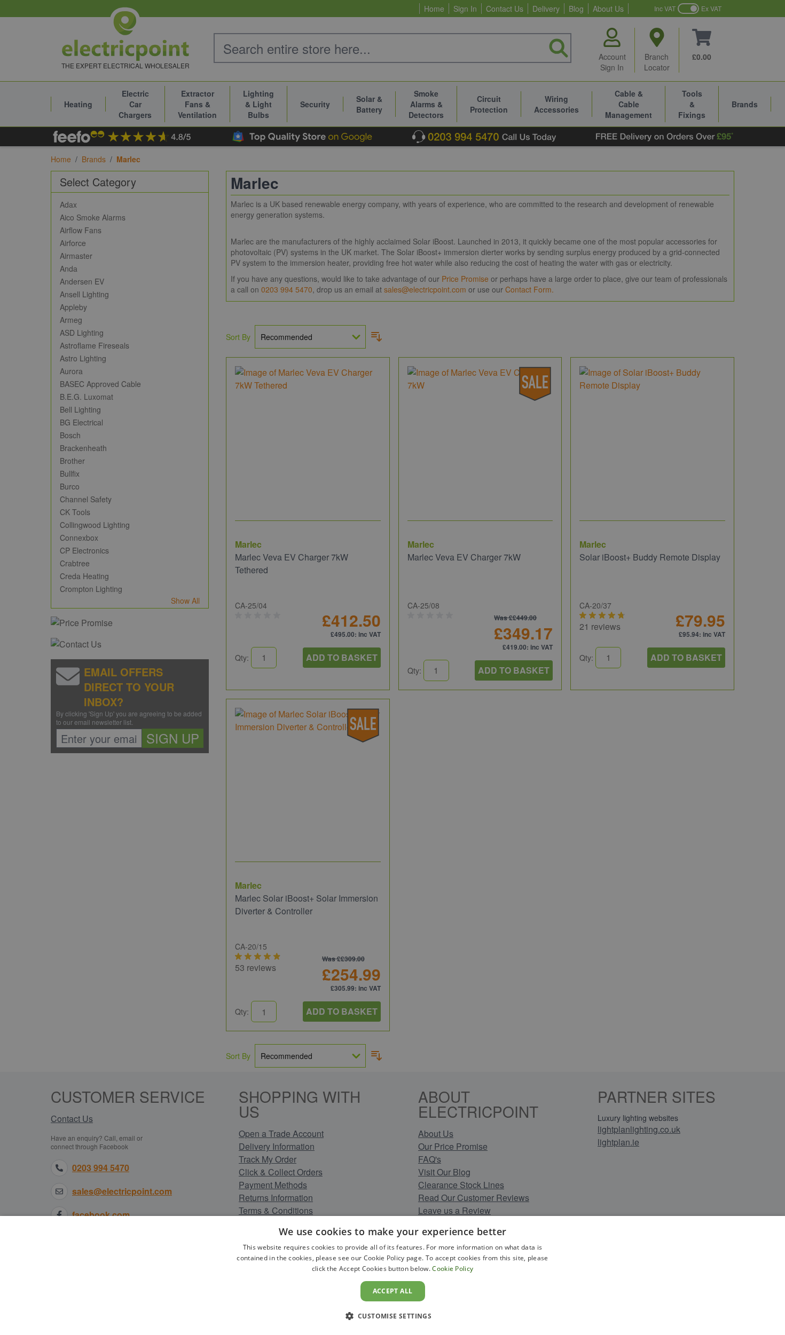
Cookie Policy (452, 1268)
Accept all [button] (393, 1290)
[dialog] (392, 1275)
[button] (393, 1315)
